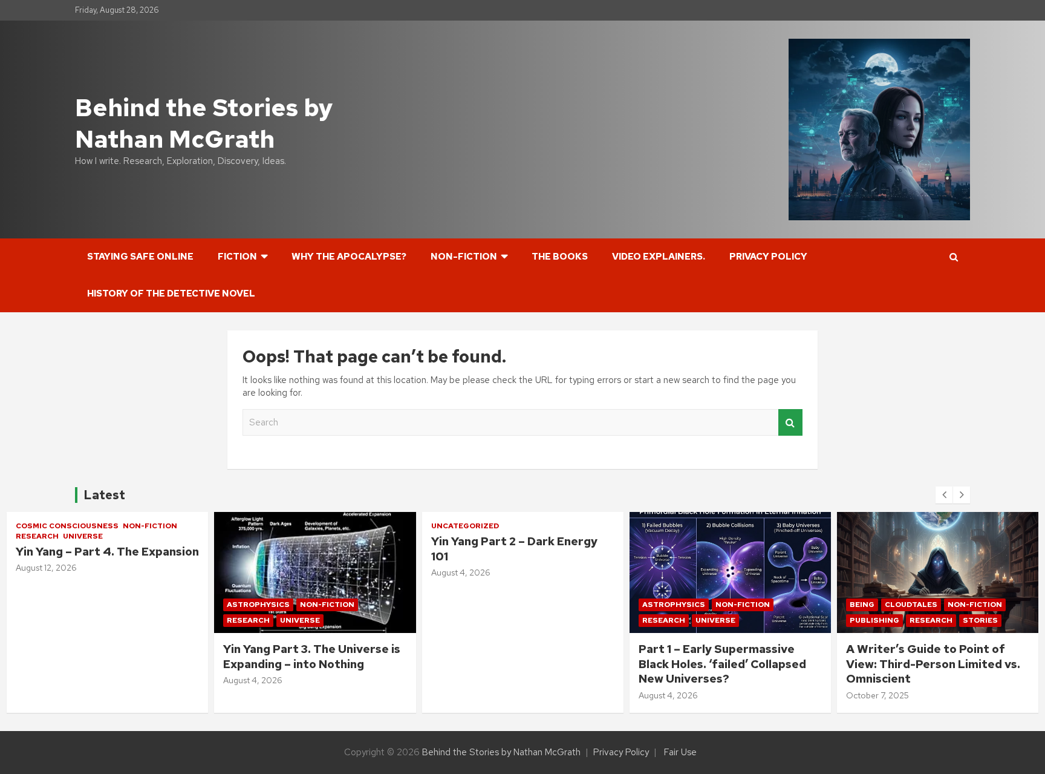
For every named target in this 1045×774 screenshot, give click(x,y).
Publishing (667, 620)
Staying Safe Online (140, 257)
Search (790, 422)
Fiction (237, 257)
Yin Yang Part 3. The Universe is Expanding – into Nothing (104, 656)
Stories (772, 620)
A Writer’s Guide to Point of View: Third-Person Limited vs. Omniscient (726, 663)
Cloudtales (703, 604)
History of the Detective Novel (171, 293)
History (937, 604)
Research (40, 620)
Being (654, 604)
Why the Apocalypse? (348, 257)
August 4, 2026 (45, 680)
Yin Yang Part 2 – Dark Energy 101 (307, 549)
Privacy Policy (768, 257)
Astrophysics (50, 604)
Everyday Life (879, 604)
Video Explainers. (658, 257)
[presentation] (944, 495)
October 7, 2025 (670, 695)
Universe (92, 620)
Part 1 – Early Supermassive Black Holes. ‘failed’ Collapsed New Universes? (515, 663)
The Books (560, 257)
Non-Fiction (464, 257)
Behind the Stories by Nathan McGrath (204, 123)
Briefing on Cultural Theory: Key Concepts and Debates (936, 656)
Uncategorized (257, 526)
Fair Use (680, 752)
